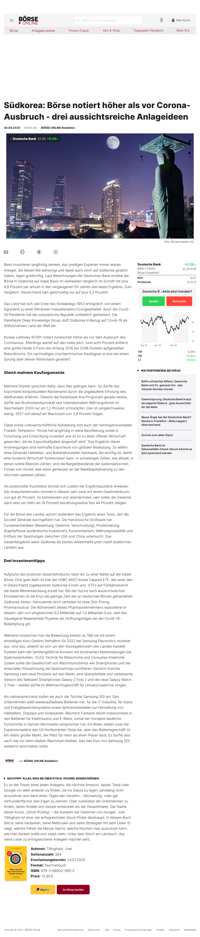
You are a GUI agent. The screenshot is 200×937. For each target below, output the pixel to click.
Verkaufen (179, 301)
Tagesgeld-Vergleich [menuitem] (148, 30)
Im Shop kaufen (73, 889)
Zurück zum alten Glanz (157, 435)
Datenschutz (94, 929)
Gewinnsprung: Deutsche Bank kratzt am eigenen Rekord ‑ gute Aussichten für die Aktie (166, 403)
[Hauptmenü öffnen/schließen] (11, 20)
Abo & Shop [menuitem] (111, 30)
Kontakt (160, 929)
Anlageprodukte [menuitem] (43, 31)
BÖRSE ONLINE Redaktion (41, 760)
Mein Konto (183, 20)
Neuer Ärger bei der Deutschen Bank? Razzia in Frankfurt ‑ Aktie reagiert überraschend (166, 420)
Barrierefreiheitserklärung (70, 929)
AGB (107, 929)
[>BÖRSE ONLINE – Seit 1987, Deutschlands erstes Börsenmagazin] (28, 20)
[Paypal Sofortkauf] (43, 889)
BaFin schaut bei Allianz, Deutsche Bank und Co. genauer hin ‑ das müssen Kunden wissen (164, 385)
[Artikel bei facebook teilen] (39, 252)
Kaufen (153, 301)
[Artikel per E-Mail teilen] (6, 252)
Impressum (174, 929)
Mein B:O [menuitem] (183, 30)
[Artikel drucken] (22, 252)
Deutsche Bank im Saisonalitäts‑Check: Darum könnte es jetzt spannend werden (166, 449)
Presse (116, 929)
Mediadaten (190, 929)
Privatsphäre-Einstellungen (138, 929)
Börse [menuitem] (14, 31)
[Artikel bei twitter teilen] (55, 252)
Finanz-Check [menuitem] (79, 31)
